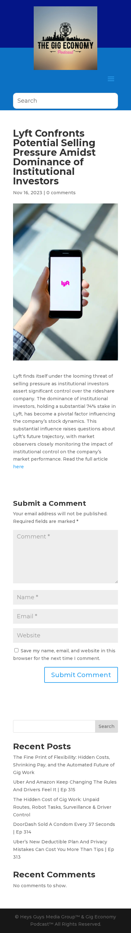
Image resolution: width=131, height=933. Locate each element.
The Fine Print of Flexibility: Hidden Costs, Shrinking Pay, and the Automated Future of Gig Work (63, 764)
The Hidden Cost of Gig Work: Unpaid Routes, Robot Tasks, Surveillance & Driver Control (62, 807)
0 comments (61, 193)
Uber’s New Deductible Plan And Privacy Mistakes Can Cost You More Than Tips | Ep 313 (63, 849)
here (18, 467)
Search (106, 726)
